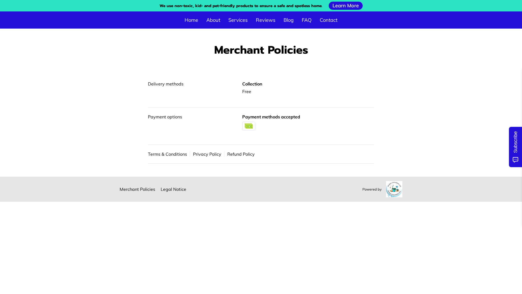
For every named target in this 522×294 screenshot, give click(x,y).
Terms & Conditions (167, 154)
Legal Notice (173, 189)
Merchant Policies (137, 189)
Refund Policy (241, 154)
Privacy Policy (207, 154)
